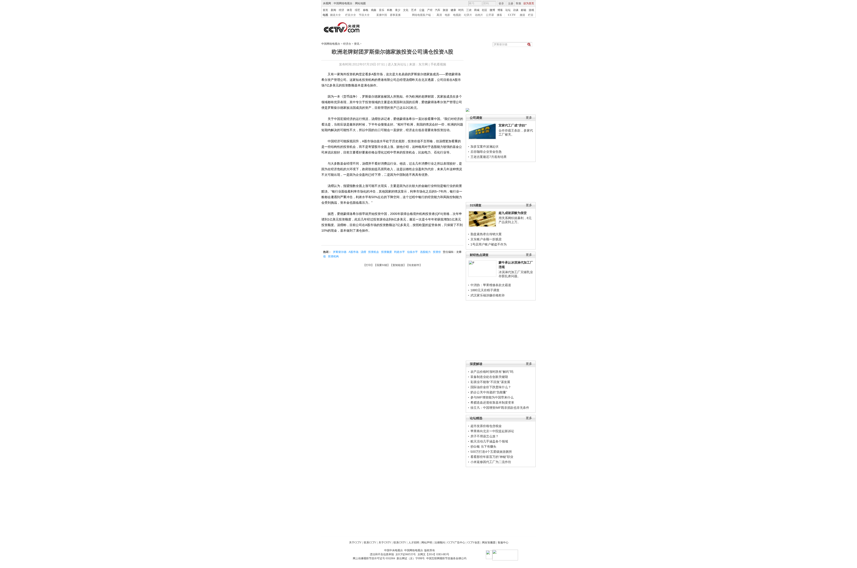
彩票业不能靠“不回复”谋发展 (490, 382)
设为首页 (528, 3)
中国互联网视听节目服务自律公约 (446, 558)
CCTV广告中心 (456, 542)
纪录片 (468, 15)
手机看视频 (438, 64)
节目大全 (364, 15)
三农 (469, 10)
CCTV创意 (473, 542)
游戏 (531, 10)
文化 (405, 10)
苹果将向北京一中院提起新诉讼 (492, 431)
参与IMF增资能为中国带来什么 (492, 397)
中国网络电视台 (343, 3)
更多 (529, 117)
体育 (349, 10)
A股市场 (353, 252)
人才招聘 (413, 542)
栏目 (530, 15)
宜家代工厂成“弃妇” (513, 125)
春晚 (365, 10)
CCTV (512, 15)
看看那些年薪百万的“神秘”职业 (491, 457)
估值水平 (412, 252)
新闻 (333, 10)
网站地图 (360, 3)
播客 (499, 15)
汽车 (437, 10)
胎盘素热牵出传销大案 (486, 234)
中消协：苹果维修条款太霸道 (490, 285)
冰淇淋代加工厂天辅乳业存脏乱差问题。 (516, 274)
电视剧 (457, 15)
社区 (484, 10)
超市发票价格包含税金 (486, 426)
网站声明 (426, 542)
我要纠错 (381, 265)
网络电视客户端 (421, 15)
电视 (325, 15)
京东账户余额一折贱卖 (486, 239)
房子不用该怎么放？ (484, 436)
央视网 (327, 3)
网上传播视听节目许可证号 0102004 (374, 558)
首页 (325, 10)
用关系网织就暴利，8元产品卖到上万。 (515, 220)
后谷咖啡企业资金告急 (486, 151)
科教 (389, 10)
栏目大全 (350, 15)
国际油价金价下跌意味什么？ (490, 387)
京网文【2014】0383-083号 (433, 554)
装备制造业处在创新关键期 (489, 377)
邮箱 (523, 10)
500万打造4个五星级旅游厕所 (491, 451)
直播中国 (381, 15)
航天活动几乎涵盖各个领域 (489, 441)
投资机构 (333, 256)
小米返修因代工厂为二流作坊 (490, 462)
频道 (522, 15)
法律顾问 (439, 542)
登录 (501, 3)
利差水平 (399, 252)
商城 (476, 10)
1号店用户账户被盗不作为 (488, 244)
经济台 (347, 43)
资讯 (356, 43)
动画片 (479, 15)
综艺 (357, 10)
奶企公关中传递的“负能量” (488, 392)
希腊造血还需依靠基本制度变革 (492, 402)
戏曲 (373, 10)
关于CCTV (355, 542)
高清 (439, 15)
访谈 (515, 10)
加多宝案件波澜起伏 (484, 146)
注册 (510, 3)
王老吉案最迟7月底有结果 (488, 157)
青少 (397, 10)
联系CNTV (399, 542)
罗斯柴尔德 (339, 252)
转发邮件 (414, 265)
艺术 (413, 10)
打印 (368, 265)
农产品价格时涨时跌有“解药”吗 (491, 371)
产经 (430, 10)
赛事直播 (395, 15)
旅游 (445, 10)
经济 (341, 10)
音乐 (381, 10)
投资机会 (373, 252)
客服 (518, 3)
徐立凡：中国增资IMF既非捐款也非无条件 (499, 407)
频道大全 (335, 15)
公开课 (490, 15)
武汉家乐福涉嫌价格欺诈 (487, 295)
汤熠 (363, 252)
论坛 (508, 10)
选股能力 (425, 252)
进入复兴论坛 (397, 64)
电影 (447, 15)
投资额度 (386, 252)
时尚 (461, 10)
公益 (421, 10)
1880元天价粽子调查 (484, 290)
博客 (500, 10)
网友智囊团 (488, 542)
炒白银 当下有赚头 (483, 446)
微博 (492, 10)
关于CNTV (385, 542)
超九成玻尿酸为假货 (513, 213)
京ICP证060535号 (405, 554)
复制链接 (398, 265)
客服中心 (503, 542)
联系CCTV (370, 542)
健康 (453, 10)
